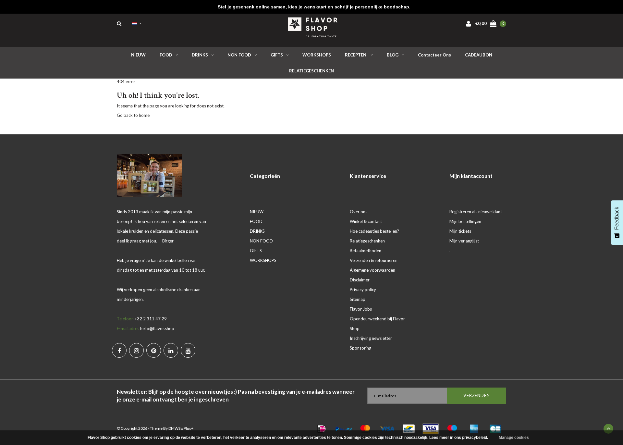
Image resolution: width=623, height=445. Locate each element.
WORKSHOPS (316, 54)
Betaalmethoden (365, 250)
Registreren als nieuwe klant (475, 211)
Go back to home (133, 115)
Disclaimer (360, 279)
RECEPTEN (356, 54)
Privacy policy (363, 289)
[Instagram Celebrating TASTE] (136, 350)
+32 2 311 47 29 (151, 318)
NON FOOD (239, 54)
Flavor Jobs (361, 309)
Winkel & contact (366, 221)
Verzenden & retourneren (373, 260)
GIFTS (277, 54)
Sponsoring (360, 348)
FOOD (166, 54)
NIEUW (138, 54)
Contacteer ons (434, 54)
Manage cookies (514, 437)
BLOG (392, 54)
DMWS (174, 428)
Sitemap (357, 299)
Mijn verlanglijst (464, 240)
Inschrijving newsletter (371, 338)
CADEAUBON (478, 54)
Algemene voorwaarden (372, 270)
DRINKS (200, 54)
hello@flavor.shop (157, 328)
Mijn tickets (460, 231)
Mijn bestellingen (465, 221)
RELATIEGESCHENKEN (311, 70)
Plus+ (188, 428)
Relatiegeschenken (367, 240)
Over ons (358, 211)
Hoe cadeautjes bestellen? (374, 231)
